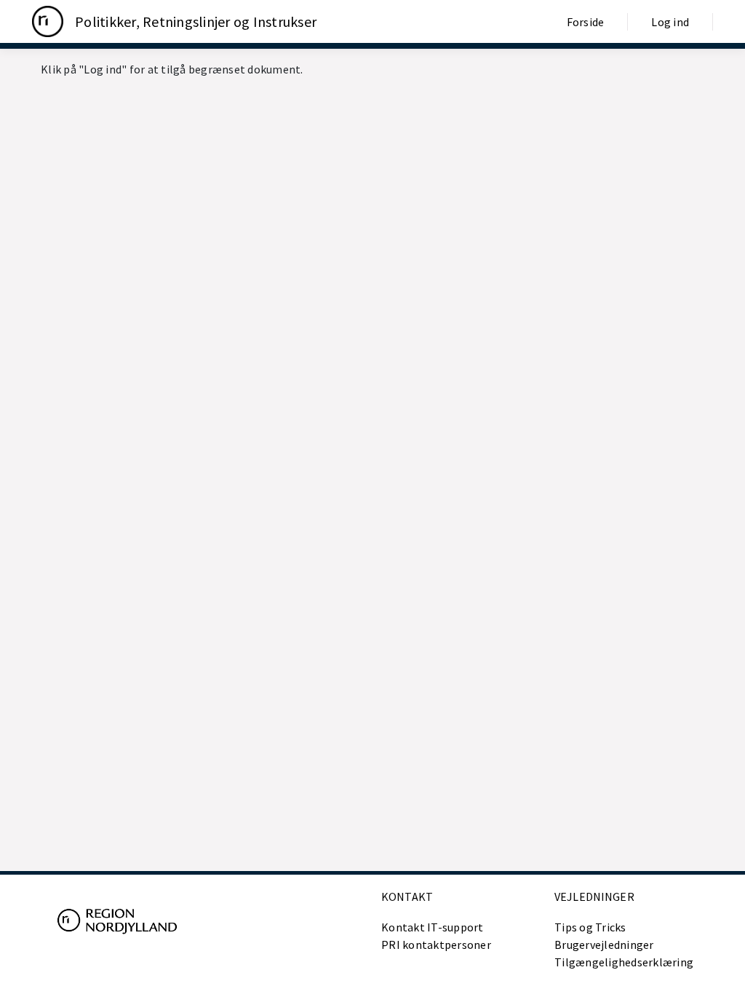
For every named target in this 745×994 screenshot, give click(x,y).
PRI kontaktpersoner (436, 944)
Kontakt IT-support (432, 927)
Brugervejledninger (604, 944)
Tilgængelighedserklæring (623, 962)
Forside (586, 22)
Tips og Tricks (590, 927)
